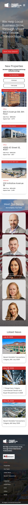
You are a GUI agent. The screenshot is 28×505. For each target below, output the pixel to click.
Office (5, 491)
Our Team (7, 469)
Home (5, 462)
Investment (7, 484)
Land (5, 488)
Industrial (6, 481)
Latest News (7, 472)
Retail (5, 495)
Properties (7, 465)
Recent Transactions (10, 476)
